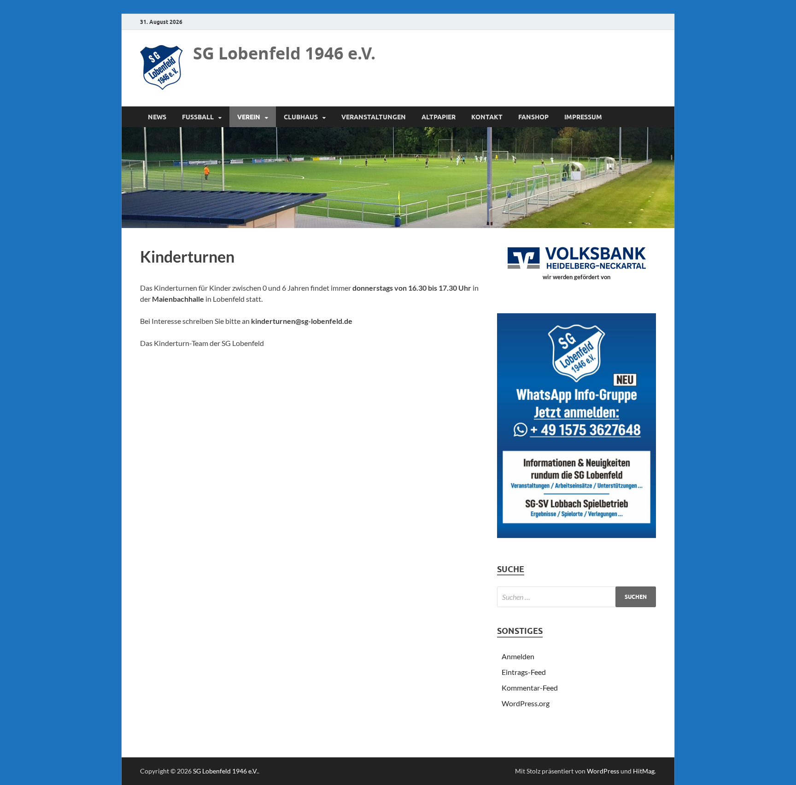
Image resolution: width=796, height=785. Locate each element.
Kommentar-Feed (530, 687)
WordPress (603, 771)
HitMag (644, 771)
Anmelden (518, 656)
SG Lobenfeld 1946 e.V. (284, 53)
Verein (248, 117)
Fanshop (533, 117)
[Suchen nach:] (576, 596)
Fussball (198, 117)
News (157, 117)
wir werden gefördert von (576, 277)
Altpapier (438, 117)
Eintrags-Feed (524, 672)
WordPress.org (526, 703)
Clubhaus (301, 117)
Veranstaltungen (373, 117)
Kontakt (487, 117)
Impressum (583, 117)
